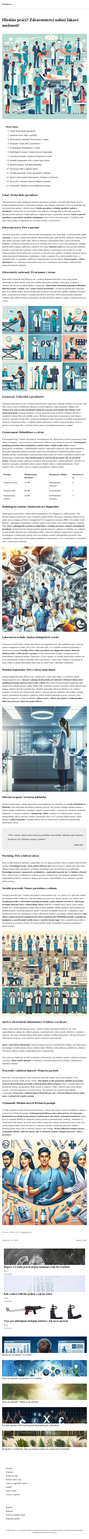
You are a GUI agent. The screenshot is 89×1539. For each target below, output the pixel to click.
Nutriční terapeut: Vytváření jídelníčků (26, 165)
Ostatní (85, 1240)
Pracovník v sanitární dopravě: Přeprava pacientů (30, 181)
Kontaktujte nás (26, 1232)
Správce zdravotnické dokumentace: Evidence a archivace (34, 177)
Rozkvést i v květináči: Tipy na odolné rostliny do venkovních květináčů (36, 1449)
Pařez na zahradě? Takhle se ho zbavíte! (20, 1402)
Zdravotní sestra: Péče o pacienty (23, 135)
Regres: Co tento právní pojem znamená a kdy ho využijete (37, 1266)
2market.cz (7, 4)
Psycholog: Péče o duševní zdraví (24, 169)
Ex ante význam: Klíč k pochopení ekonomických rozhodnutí (30, 1425)
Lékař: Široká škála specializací (22, 131)
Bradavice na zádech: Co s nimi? (17, 1355)
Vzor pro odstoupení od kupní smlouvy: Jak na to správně (36, 1320)
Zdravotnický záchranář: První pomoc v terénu (29, 139)
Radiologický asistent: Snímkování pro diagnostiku (31, 152)
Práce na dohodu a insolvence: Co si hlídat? (22, 1378)
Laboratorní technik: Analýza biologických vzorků (31, 156)
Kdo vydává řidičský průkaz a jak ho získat (28, 1293)
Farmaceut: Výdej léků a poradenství (25, 143)
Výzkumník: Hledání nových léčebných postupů (30, 186)
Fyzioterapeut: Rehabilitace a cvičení (25, 148)
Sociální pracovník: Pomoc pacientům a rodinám (30, 173)
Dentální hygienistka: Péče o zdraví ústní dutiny (30, 160)
